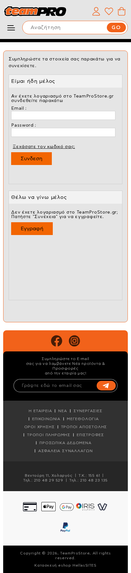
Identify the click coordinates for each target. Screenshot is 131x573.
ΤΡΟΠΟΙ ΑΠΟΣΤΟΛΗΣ (84, 427)
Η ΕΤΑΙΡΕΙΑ (40, 411)
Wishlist (108, 11)
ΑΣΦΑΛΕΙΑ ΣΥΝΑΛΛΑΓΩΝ (65, 451)
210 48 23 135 (94, 480)
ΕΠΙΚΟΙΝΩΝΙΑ (46, 419)
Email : (19, 108)
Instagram (74, 340)
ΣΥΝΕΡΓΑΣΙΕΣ (87, 411)
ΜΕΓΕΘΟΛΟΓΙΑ (83, 419)
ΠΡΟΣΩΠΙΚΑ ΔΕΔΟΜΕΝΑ (65, 443)
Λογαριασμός (96, 11)
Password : (23, 125)
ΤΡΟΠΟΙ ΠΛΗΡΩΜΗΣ (48, 435)
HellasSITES (84, 565)
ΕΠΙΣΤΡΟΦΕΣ (90, 435)
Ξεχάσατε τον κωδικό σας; (44, 147)
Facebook (56, 340)
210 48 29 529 (48, 480)
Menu (12, 27)
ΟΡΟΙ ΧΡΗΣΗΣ (39, 427)
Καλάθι (121, 11)
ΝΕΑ (62, 411)
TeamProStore (35, 11)
